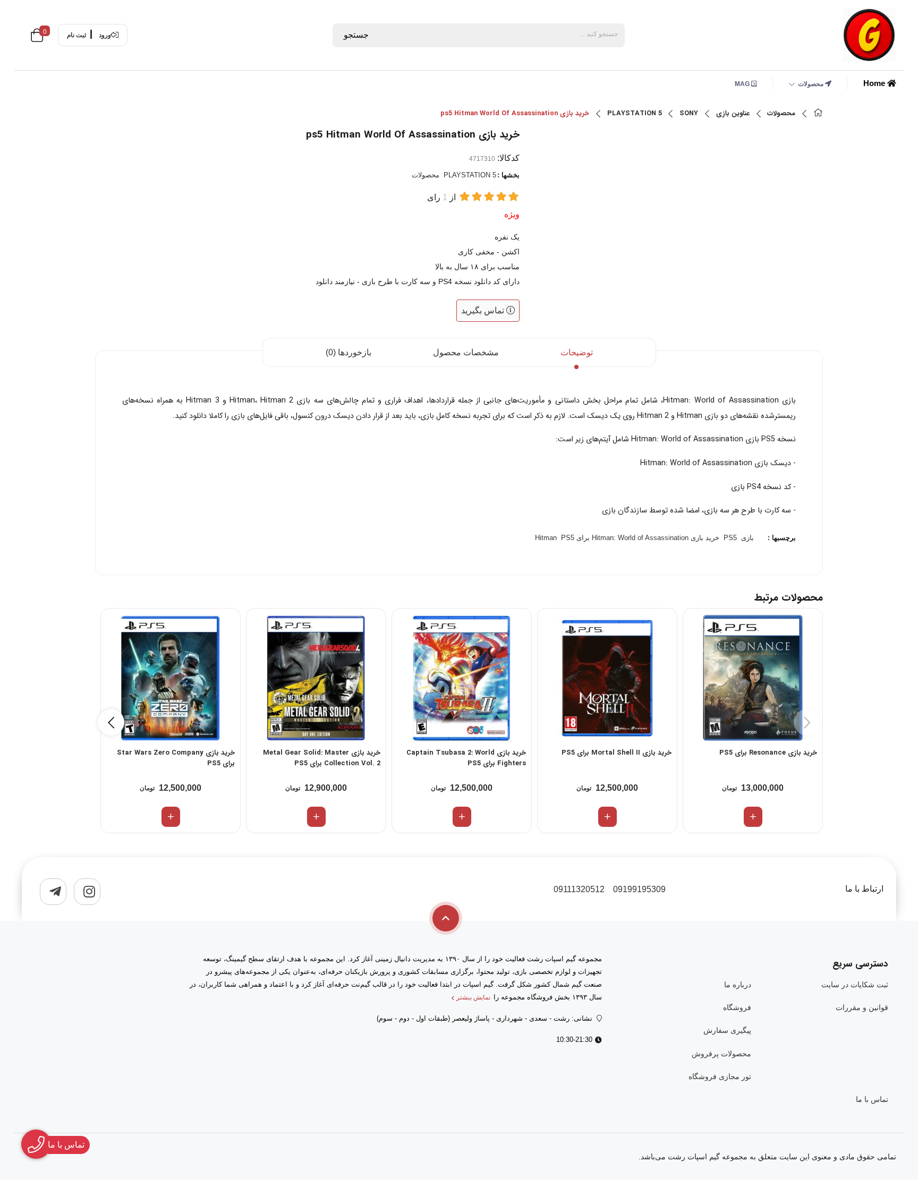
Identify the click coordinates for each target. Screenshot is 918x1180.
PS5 (730, 538)
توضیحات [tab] (576, 352)
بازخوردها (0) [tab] (348, 352)
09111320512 (579, 889)
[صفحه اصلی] (818, 113)
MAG (743, 84)
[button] (111, 722)
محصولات (811, 84)
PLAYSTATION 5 (634, 113)
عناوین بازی (733, 113)
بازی (747, 538)
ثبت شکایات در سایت (854, 984)
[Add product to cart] (753, 816)
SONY (688, 113)
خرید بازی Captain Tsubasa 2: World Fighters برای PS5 (466, 758)
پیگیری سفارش (727, 1030)
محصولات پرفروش (721, 1053)
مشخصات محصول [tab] (466, 352)
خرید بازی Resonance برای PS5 (768, 753)
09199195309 (639, 889)
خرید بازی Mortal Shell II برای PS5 (617, 753)
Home (875, 83)
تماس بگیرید (483, 310)
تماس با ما (872, 1099)
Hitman (546, 538)
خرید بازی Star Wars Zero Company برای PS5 (176, 758)
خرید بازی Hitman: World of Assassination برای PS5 (640, 538)
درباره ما (737, 984)
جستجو (356, 34)
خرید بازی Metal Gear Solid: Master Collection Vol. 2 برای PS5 (321, 758)
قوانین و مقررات (862, 1007)
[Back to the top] (445, 918)
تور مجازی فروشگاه (719, 1076)
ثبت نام (76, 35)
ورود (105, 35)
